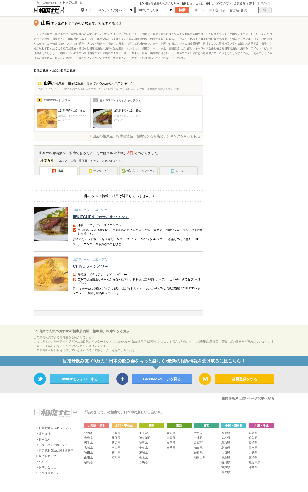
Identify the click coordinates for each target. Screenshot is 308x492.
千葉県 (143, 447)
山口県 (225, 452)
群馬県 (143, 462)
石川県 (116, 452)
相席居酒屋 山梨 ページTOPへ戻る (248, 398)
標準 (60, 171)
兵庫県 (198, 438)
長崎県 (253, 442)
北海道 (88, 433)
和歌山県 (199, 457)
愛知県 (171, 433)
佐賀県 (253, 438)
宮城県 (88, 447)
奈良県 (198, 452)
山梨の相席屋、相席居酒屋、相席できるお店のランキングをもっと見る (146, 136)
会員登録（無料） (245, 3)
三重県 (171, 447)
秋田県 (88, 452)
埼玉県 (143, 442)
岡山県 (225, 433)
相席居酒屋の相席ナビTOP (162, 3)
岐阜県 (171, 442)
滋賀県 (198, 447)
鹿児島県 (254, 462)
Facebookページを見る (162, 379)
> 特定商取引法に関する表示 (54, 450)
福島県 (88, 462)
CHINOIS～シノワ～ (57, 100)
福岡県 (253, 433)
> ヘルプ (41, 462)
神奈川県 (145, 438)
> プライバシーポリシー (52, 445)
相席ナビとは (195, 3)
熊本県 (253, 447)
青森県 (88, 438)
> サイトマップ (46, 456)
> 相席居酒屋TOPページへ (53, 428)
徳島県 (225, 457)
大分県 (253, 452)
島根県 (225, 447)
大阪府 (198, 433)
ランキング (100, 171)
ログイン (266, 3)
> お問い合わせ (46, 467)
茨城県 (143, 452)
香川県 (225, 462)
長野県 (116, 438)
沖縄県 (253, 467)
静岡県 (171, 438)
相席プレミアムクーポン (140, 171)
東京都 (143, 433)
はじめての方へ (221, 3)
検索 (182, 10)
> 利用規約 (43, 439)
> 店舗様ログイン (47, 473)
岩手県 (88, 442)
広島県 (225, 438)
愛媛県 (225, 467)
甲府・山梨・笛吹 (95, 210)
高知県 (225, 472)
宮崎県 (253, 457)
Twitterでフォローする (79, 379)
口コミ (180, 171)
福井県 (116, 457)
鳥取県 (225, 442)
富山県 (116, 447)
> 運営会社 (43, 433)
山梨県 (77, 210)
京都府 (198, 442)
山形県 (88, 457)
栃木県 (143, 457)
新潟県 (116, 442)
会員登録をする (244, 379)
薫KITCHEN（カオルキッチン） (120, 100)
